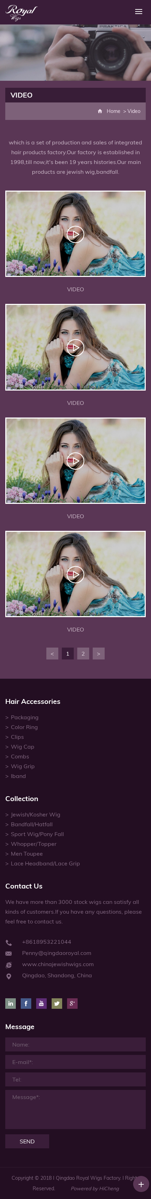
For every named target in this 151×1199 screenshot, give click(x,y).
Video (133, 111)
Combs (20, 756)
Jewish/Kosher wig (35, 814)
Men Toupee (27, 853)
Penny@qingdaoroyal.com (56, 952)
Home (113, 111)
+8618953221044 (46, 941)
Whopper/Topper (34, 843)
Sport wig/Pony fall (37, 833)
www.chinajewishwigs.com (58, 964)
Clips (17, 736)
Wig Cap (22, 746)
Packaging (25, 717)
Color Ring (24, 726)
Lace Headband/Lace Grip (45, 863)
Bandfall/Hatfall (32, 824)
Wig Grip (23, 766)
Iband (18, 775)
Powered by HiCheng (95, 1188)
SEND (27, 1141)
